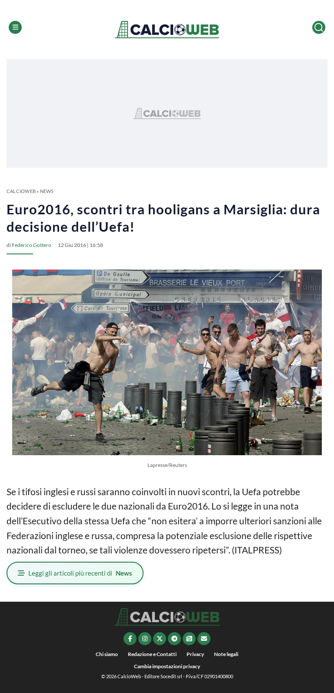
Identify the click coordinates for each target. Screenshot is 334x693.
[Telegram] (174, 638)
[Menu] (15, 27)
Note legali (226, 654)
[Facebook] (130, 638)
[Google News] (189, 638)
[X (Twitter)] (159, 638)
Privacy (195, 654)
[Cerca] (318, 27)
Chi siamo (107, 654)
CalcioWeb (21, 191)
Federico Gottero (31, 245)
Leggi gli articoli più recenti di (80, 573)
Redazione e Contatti (152, 654)
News (47, 191)
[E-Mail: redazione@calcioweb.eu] (203, 638)
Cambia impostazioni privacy (167, 666)
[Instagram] (144, 638)
